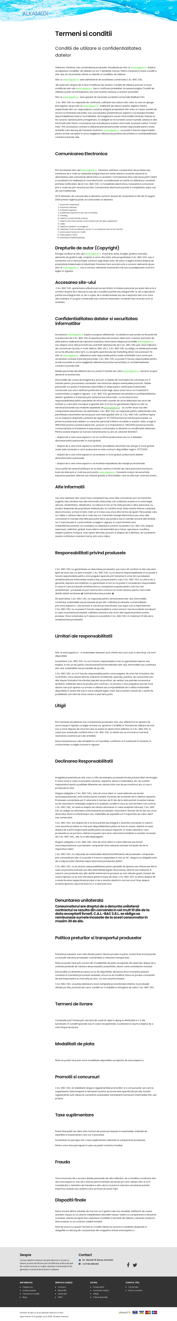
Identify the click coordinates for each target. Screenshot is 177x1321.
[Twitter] (135, 1265)
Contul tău (133, 1287)
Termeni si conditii (31, 1293)
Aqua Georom (35, 13)
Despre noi (28, 1287)
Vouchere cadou (101, 1290)
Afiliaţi (95, 1293)
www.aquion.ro (139, 67)
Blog (25, 1297)
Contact (62, 1287)
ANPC (60, 1297)
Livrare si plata (29, 1290)
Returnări (62, 1290)
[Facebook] (128, 1265)
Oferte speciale (100, 1297)
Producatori (98, 1287)
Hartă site (62, 1293)
